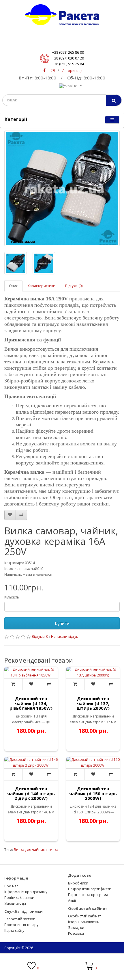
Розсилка (76, 933)
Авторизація (72, 70)
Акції (72, 900)
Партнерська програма (88, 894)
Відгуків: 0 (40, 636)
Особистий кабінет (84, 916)
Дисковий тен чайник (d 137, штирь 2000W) (93, 703)
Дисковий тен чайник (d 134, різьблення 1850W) (31, 703)
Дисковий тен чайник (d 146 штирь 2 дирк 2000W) (31, 793)
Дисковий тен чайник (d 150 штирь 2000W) (93, 793)
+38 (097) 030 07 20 (68, 58)
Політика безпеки (19, 897)
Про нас (11, 886)
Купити (62, 623)
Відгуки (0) (73, 285)
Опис (13, 285)
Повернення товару (21, 924)
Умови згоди (15, 903)
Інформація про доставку (25, 891)
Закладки (76, 927)
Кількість (11, 597)
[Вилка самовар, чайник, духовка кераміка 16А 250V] (62, 188)
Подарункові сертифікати (89, 888)
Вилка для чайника (30, 849)
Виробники (78, 883)
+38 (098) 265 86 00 (68, 52)
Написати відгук (64, 636)
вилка (53, 849)
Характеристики (41, 285)
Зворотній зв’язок (19, 919)
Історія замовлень (83, 921)
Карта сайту (14, 930)
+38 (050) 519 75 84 (68, 64)
